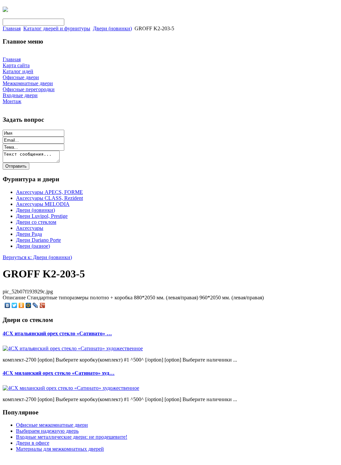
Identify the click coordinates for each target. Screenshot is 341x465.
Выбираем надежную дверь (47, 431)
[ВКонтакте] (7, 305)
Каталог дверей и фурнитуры (56, 28)
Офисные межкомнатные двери (52, 425)
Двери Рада (29, 234)
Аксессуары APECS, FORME (49, 192)
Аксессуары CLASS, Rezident (49, 198)
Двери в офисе (32, 443)
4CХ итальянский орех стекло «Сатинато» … (57, 333)
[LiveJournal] (35, 305)
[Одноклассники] (21, 305)
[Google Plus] (42, 305)
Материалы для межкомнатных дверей (60, 449)
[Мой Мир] (28, 305)
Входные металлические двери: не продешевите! (71, 437)
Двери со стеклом (36, 222)
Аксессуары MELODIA (43, 204)
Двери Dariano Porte (38, 240)
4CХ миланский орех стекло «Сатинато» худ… (59, 373)
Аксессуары (29, 228)
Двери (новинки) (112, 28)
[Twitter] (14, 305)
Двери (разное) (33, 246)
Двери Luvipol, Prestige (42, 216)
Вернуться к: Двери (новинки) (37, 257)
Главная (12, 28)
